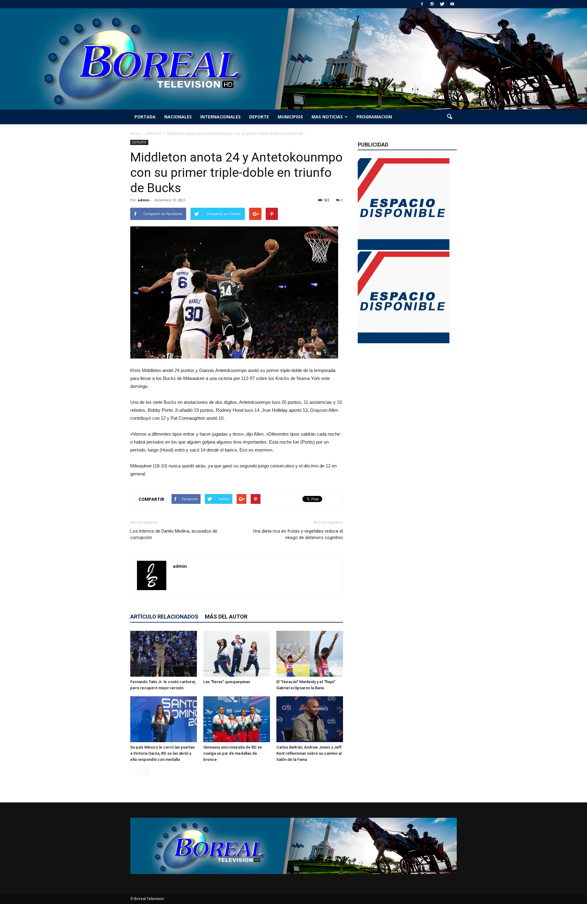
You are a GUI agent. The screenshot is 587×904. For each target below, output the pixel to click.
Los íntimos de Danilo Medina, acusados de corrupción (173, 534)
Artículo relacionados (164, 616)
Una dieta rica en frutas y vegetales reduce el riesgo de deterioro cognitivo (298, 534)
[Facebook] (421, 4)
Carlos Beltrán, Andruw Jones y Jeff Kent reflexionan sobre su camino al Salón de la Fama (308, 753)
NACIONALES (178, 117)
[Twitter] (442, 4)
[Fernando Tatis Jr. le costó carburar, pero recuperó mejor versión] (163, 654)
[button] (449, 117)
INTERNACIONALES (220, 117)
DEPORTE (259, 117)
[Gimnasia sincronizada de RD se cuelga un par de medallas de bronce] (236, 719)
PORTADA (145, 117)
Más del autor (226, 616)
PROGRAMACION (374, 117)
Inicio (134, 133)
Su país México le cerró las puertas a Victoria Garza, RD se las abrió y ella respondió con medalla (162, 753)
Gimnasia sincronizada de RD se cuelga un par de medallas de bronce (232, 753)
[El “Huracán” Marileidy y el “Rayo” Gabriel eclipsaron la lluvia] (309, 654)
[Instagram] (432, 4)
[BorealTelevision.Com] (293, 59)
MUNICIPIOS (290, 117)
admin (144, 200)
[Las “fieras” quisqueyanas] (236, 654)
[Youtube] (452, 4)
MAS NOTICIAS (327, 117)
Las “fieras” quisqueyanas (226, 681)
